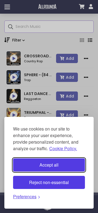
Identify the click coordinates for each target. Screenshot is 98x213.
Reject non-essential (49, 182)
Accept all (49, 165)
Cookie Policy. (63, 148)
